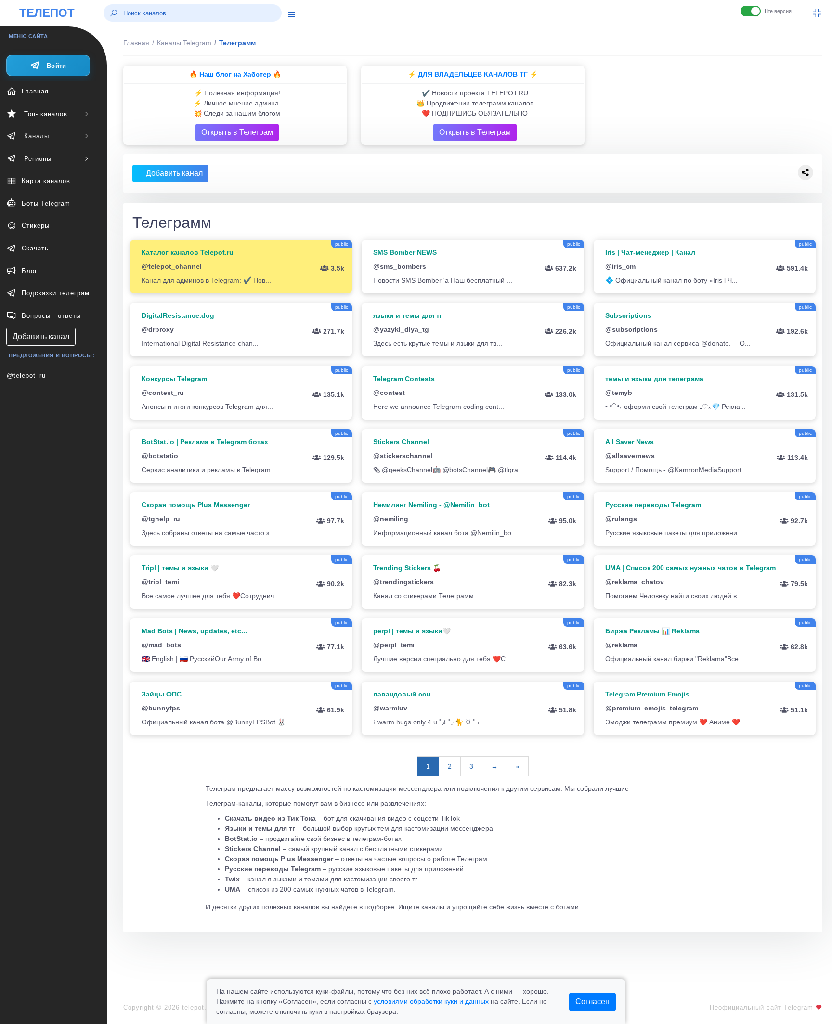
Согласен (592, 1002)
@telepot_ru (26, 375)
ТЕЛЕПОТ (47, 12)
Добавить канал (41, 336)
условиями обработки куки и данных (431, 1001)
